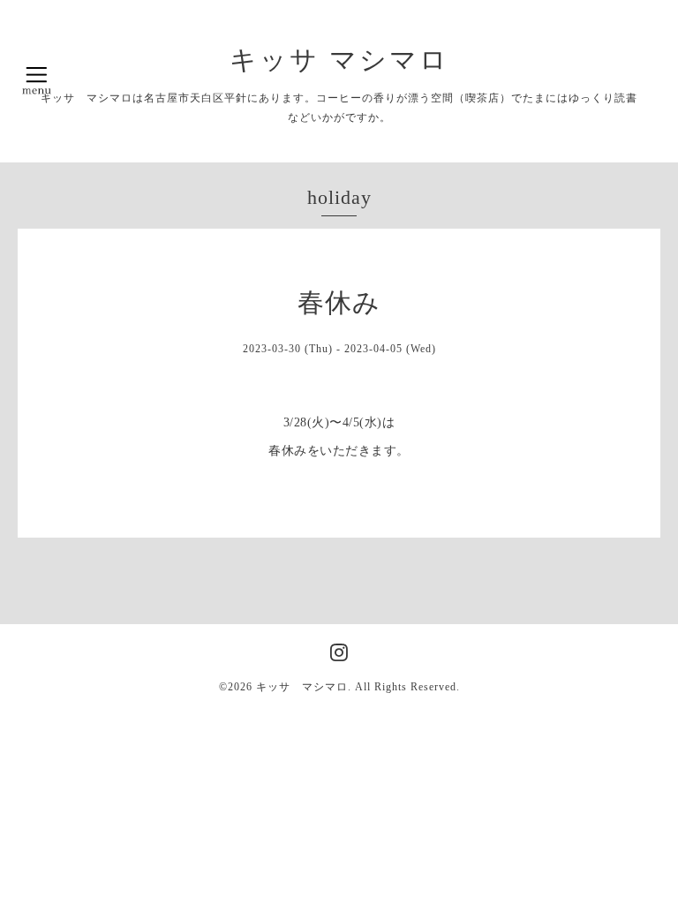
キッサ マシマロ (339, 59)
